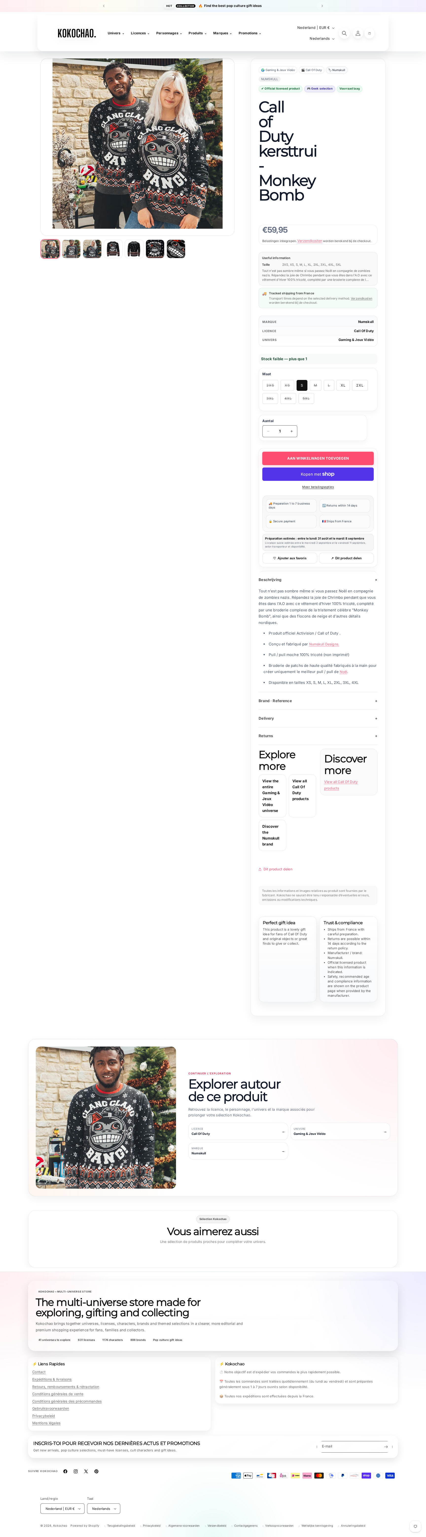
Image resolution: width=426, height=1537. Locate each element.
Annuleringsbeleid (353, 1525)
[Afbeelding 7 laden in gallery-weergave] (176, 249)
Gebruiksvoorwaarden (50, 1408)
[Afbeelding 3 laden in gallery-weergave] (92, 249)
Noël (343, 672)
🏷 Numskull (336, 70)
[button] (369, 33)
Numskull (366, 322)
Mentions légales (46, 1423)
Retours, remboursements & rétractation (65, 1387)
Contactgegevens (246, 1525)
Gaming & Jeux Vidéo (356, 340)
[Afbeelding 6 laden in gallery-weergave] (155, 249)
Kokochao (60, 1525)
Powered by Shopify (85, 1525)
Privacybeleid (43, 1416)
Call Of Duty (364, 331)
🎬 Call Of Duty (311, 70)
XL (343, 385)
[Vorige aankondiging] (103, 6)
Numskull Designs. (324, 644)
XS (289, 387)
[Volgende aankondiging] (322, 6)
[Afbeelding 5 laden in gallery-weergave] (134, 249)
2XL (360, 385)
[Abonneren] (385, 1447)
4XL (290, 400)
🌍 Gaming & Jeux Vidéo (278, 70)
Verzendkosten (309, 241)
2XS (272, 387)
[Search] (344, 33)
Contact (39, 1372)
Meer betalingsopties (318, 487)
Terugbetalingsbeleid (121, 1525)
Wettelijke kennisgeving (317, 1525)
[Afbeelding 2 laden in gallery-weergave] (71, 249)
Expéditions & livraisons (52, 1379)
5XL (308, 400)
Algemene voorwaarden (184, 1525)
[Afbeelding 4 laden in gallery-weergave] (113, 249)
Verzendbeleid (217, 1525)
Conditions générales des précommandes (67, 1401)
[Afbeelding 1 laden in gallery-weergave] (50, 249)
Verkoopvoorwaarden (279, 1525)
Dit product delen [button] (278, 869)
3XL (272, 400)
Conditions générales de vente (57, 1394)
